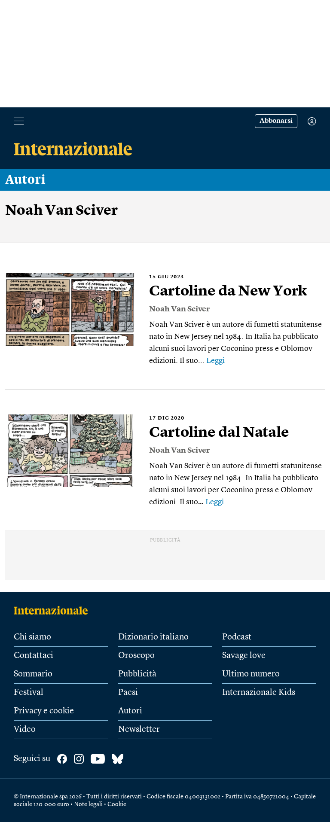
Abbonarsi (276, 121)
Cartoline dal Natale (219, 433)
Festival (28, 692)
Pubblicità (137, 674)
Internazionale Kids (258, 692)
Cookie (116, 804)
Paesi (128, 692)
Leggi (215, 361)
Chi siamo (32, 637)
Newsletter (139, 729)
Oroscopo (136, 656)
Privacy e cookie (44, 711)
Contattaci (33, 656)
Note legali (88, 804)
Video (25, 729)
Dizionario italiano (153, 637)
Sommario (33, 674)
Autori (25, 180)
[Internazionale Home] (53, 610)
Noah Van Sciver (179, 309)
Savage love (244, 656)
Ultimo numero (251, 674)
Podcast (236, 637)
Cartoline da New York (228, 291)
